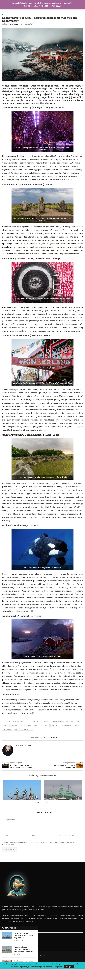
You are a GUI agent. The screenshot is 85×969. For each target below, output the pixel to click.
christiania (35, 721)
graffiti (14, 725)
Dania (78, 721)
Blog (3, 14)
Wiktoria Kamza (12, 24)
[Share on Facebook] (49, 738)
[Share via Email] (56, 738)
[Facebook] (40, 956)
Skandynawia (66, 725)
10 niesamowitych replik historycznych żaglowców (23, 935)
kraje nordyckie (34, 725)
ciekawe (45, 721)
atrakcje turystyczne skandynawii (16, 721)
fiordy (6, 725)
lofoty (45, 725)
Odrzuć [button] (58, 6)
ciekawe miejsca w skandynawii (62, 721)
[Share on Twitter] (51, 738)
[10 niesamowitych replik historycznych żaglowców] (22, 793)
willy (16, 729)
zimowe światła (27, 729)
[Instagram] (44, 956)
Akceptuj (69, 967)
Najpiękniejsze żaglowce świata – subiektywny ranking (23, 949)
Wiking (16, 247)
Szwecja (77, 725)
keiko (23, 725)
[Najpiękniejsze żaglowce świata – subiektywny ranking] (63, 793)
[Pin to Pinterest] (54, 738)
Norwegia (55, 725)
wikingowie (7, 729)
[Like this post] (46, 738)
